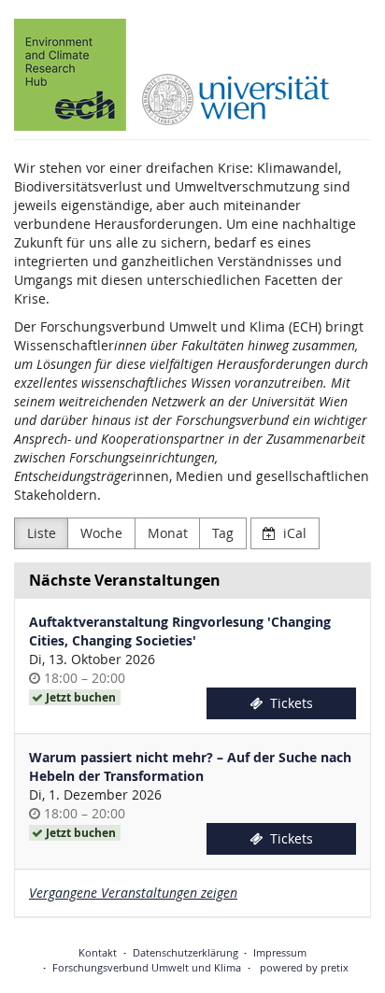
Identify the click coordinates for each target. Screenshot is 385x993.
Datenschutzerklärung (185, 952)
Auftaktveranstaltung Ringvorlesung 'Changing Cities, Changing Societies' (180, 631)
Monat (168, 533)
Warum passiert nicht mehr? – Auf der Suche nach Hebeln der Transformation (190, 766)
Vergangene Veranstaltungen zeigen (133, 892)
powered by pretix (304, 967)
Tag (223, 533)
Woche (101, 533)
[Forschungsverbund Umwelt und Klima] (171, 75)
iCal (293, 533)
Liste (41, 533)
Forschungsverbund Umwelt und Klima (146, 967)
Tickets (289, 703)
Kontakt (97, 952)
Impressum (280, 952)
